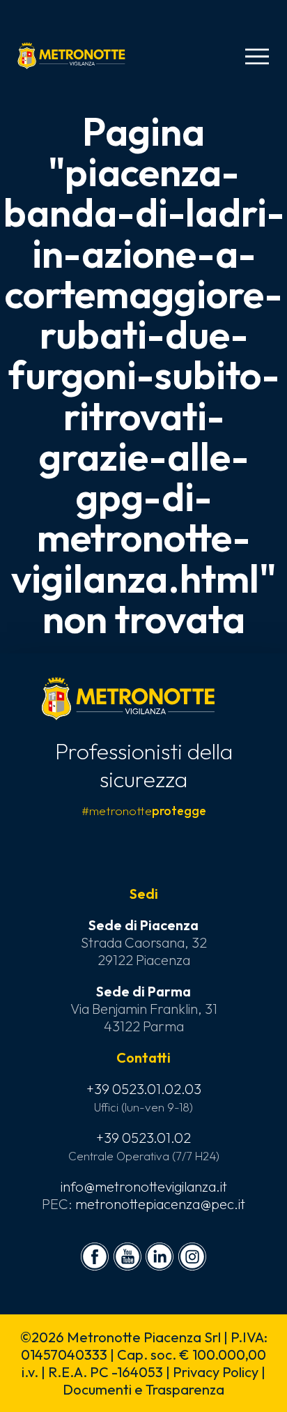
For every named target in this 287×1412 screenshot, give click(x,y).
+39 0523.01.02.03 (143, 1089)
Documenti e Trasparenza (143, 1389)
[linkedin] (159, 1256)
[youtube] (127, 1256)
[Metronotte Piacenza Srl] (71, 56)
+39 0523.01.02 (143, 1137)
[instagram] (192, 1256)
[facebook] (95, 1256)
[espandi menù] (257, 56)
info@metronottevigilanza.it (144, 1186)
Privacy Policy (215, 1372)
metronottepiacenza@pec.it (160, 1204)
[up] (33, 1378)
